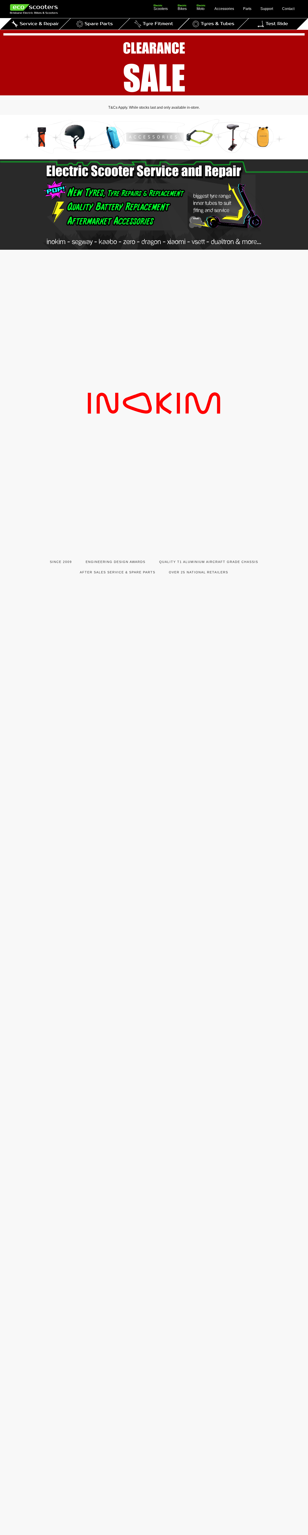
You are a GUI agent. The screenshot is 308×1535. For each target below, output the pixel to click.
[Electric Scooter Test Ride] (273, 24)
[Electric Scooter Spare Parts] (95, 24)
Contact (288, 9)
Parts (247, 9)
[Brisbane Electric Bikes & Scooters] (43, 9)
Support (266, 9)
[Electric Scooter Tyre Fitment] (154, 24)
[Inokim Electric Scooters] (154, 403)
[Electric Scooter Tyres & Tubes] (213, 24)
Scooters (161, 8)
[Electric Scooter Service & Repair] (35, 24)
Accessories (224, 9)
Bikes (182, 8)
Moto (201, 8)
